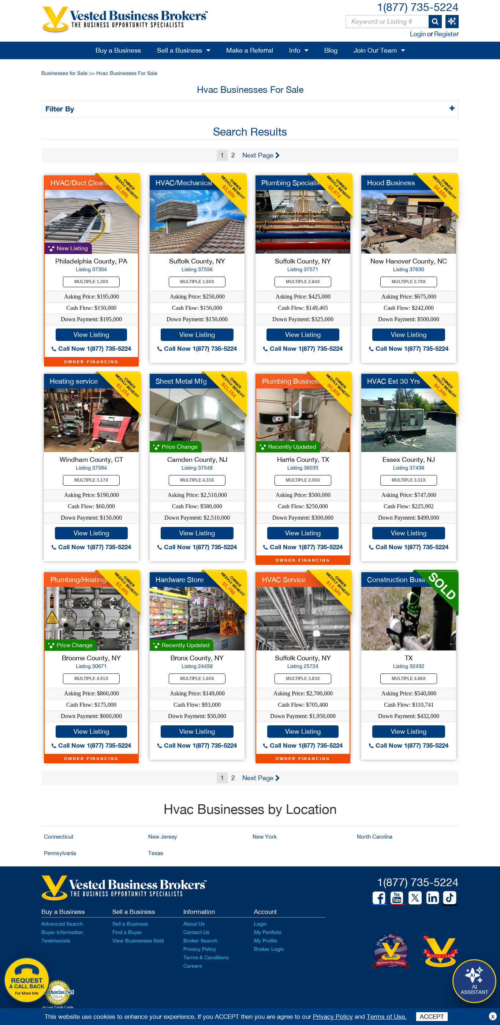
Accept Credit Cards (58, 1007)
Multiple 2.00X (303, 480)
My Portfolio (267, 932)
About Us (194, 924)
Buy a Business (118, 50)
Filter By (60, 108)
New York (265, 837)
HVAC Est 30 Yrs (393, 381)
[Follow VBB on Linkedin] (432, 898)
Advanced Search (62, 924)
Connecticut (59, 837)
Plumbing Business (292, 381)
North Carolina (374, 837)
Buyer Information (62, 932)
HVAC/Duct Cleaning (83, 183)
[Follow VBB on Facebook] (379, 898)
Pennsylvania (60, 853)
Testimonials (55, 941)
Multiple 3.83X (303, 678)
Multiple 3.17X (91, 480)
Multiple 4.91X (91, 678)
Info (294, 50)
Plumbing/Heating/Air (83, 580)
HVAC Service (284, 580)
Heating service (74, 381)
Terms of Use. (387, 1016)
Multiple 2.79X (409, 281)
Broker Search (200, 941)
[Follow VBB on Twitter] (415, 897)
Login (418, 34)
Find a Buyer (127, 932)
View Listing (91, 334)
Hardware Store (180, 580)
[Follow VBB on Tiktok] (450, 898)
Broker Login (269, 949)
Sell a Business (179, 50)
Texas (155, 853)
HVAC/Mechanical (184, 183)
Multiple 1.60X (197, 281)
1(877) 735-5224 (418, 6)
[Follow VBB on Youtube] (397, 898)
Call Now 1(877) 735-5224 (93, 348)
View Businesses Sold (138, 941)
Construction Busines (401, 580)
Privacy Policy (199, 949)
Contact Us (196, 932)
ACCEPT (432, 1016)
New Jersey (162, 837)
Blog (330, 50)
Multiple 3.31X (409, 480)
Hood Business (391, 183)
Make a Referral (249, 50)
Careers (192, 966)
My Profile (265, 941)
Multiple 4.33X (197, 480)
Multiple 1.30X (91, 281)
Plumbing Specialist (291, 183)
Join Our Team (375, 50)
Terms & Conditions (206, 957)
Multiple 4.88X (409, 678)
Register (446, 34)
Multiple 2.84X (303, 281)
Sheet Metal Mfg (181, 381)
